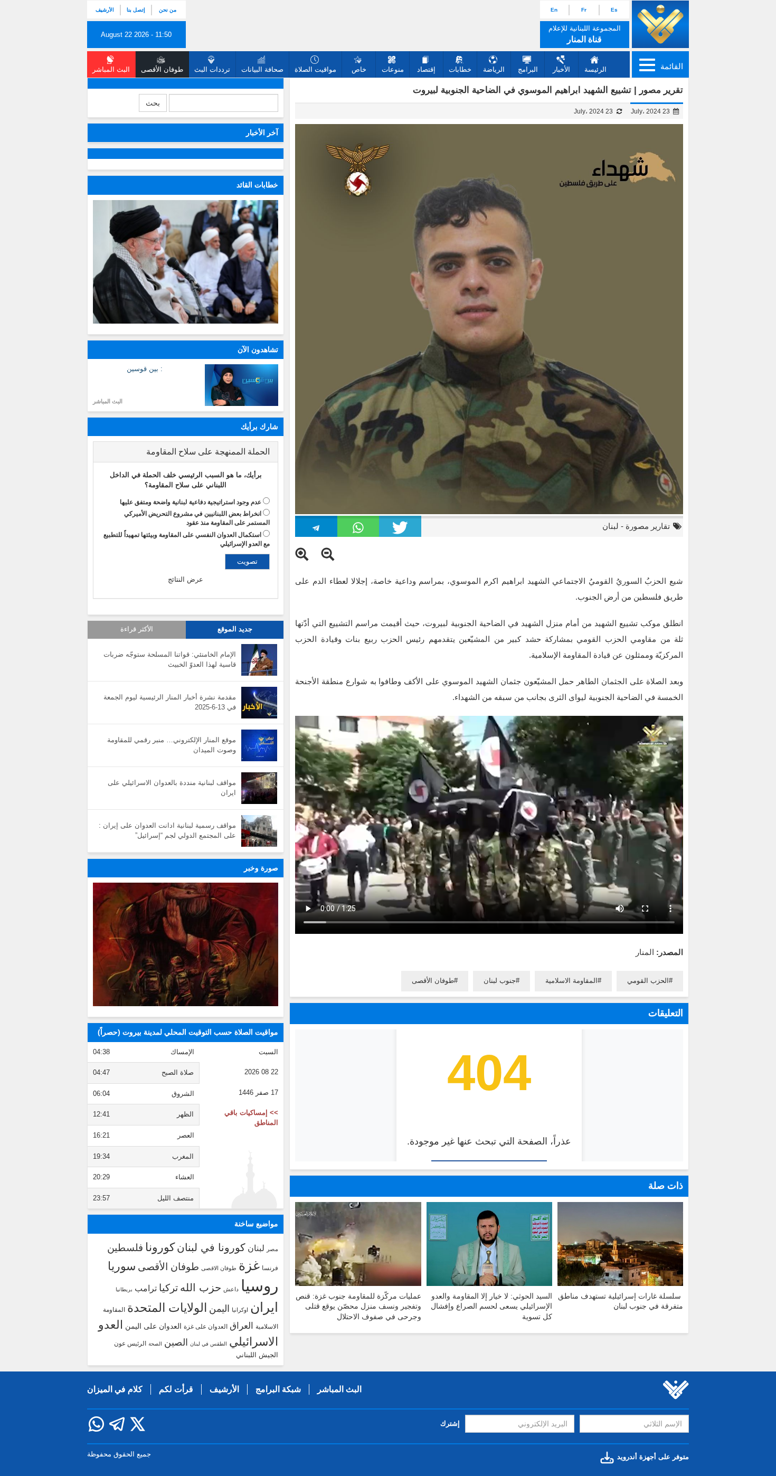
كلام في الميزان (115, 1389)
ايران (264, 1307)
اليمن (219, 1308)
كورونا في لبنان (211, 1247)
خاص (359, 69)
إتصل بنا (136, 10)
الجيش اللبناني (257, 1355)
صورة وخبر (261, 868)
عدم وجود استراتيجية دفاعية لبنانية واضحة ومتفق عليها (190, 502)
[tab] (185, 452)
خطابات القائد (257, 185)
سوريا (122, 1266)
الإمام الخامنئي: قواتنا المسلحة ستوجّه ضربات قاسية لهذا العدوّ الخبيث (169, 659)
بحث (153, 103)
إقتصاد (426, 69)
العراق (241, 1325)
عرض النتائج (185, 579)
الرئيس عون (130, 1343)
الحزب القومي (648, 981)
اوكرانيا (240, 1310)
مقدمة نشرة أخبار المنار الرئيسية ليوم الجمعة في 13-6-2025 (169, 702)
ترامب (146, 1288)
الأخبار (561, 69)
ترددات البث (212, 69)
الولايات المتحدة (167, 1307)
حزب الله (200, 1287)
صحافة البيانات (262, 69)
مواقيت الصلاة (315, 69)
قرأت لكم (176, 1389)
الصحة (155, 1344)
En (554, 10)
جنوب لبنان (500, 981)
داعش (231, 1289)
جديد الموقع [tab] (234, 629)
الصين (176, 1342)
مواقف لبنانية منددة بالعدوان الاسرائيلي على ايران (172, 788)
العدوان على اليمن (153, 1326)
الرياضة (494, 69)
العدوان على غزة (206, 1326)
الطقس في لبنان (208, 1344)
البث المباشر (107, 401)
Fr (583, 10)
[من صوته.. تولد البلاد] (185, 944)
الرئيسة (595, 69)
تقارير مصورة (648, 526)
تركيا (168, 1287)
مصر (272, 1249)
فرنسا (270, 1268)
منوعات (393, 69)
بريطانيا (124, 1289)
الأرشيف (105, 10)
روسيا (259, 1285)
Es (614, 10)
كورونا (160, 1247)
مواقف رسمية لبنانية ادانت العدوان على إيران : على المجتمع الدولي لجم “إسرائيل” (167, 830)
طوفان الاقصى (218, 1268)
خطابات (460, 69)
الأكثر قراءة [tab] (136, 629)
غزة (249, 1265)
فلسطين (125, 1247)
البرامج (528, 69)
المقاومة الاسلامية (571, 981)
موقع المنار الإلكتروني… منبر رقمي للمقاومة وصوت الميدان (171, 745)
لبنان (610, 526)
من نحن (167, 10)
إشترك (450, 1423)
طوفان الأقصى (433, 981)
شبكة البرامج (278, 1389)
